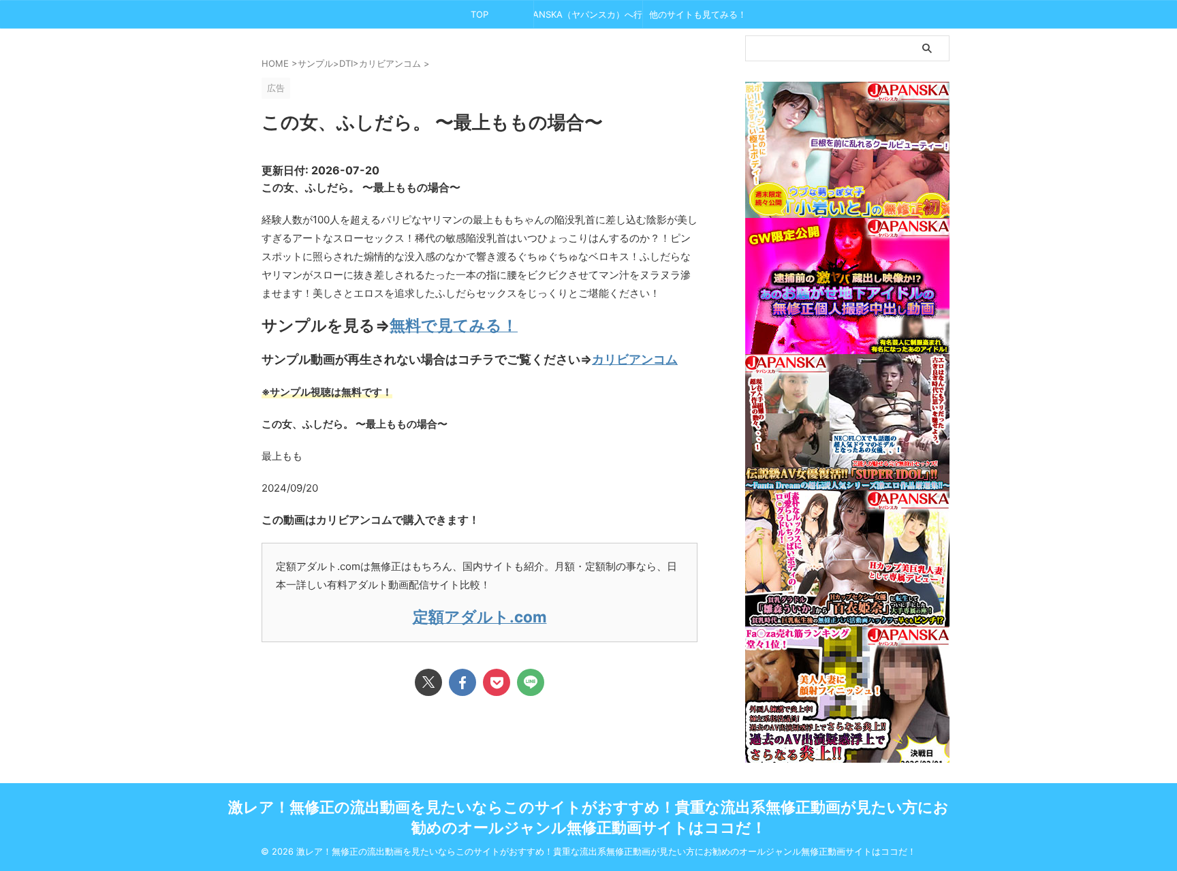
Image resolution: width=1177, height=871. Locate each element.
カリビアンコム (635, 359)
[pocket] (496, 682)
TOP (479, 14)
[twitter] (428, 682)
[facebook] (462, 682)
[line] (530, 682)
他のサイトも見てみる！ (698, 14)
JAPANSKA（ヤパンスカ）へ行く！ (588, 14)
